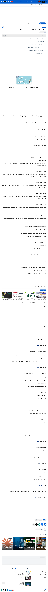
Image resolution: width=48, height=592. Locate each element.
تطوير (36, 519)
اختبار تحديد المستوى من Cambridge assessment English (36, 47)
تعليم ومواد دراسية (24, 4)
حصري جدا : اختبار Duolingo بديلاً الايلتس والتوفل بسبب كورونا (41, 301)
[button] (42, 524)
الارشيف (31, 1)
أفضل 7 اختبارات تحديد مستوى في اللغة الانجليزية (36, 38)
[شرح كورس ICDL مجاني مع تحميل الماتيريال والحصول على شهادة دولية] (28, 573)
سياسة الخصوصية (20, 1)
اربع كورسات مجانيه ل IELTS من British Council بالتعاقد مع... (18, 301)
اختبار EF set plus (42, 55)
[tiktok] (3, 1)
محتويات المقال (42, 40)
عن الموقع (26, 1)
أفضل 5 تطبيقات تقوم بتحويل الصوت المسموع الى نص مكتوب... (30, 301)
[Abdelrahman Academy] (42, 1)
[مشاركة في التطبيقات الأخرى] (33, 524)
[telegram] (10, 1)
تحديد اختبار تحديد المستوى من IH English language (36, 50)
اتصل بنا (35, 1)
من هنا (37, 261)
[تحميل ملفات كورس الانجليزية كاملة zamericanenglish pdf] (28, 584)
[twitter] (5, 1)
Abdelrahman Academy (34, 590)
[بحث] (1, 5)
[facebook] (8, 1)
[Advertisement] (24, 14)
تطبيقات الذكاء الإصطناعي (42, 4)
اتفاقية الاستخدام (43, 572)
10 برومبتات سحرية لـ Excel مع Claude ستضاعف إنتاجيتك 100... (30, 547)
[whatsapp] (1, 1)
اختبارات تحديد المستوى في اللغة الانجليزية (38, 44)
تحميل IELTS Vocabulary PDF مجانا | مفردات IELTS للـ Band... (29, 23)
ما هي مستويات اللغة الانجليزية (39, 43)
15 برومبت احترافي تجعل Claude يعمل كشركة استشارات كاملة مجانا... (8, 547)
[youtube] (12, 1)
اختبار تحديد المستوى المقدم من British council (37, 46)
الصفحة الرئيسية (43, 571)
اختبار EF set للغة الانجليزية (40, 53)
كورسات (36, 4)
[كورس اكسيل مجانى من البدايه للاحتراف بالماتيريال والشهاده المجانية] (28, 578)
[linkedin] (6, 1)
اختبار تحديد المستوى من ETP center (39, 49)
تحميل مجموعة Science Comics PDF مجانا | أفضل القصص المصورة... (41, 547)
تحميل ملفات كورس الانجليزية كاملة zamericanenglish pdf (21, 585)
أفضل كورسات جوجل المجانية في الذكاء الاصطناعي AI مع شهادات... (19, 547)
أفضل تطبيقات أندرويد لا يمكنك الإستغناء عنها (7, 300)
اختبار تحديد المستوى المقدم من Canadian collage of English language (33, 52)
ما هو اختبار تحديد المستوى (40, 41)
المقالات (31, 4)
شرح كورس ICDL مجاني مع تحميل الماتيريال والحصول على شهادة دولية (21, 573)
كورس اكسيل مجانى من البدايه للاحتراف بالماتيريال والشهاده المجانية (20, 579)
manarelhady (42, 32)
